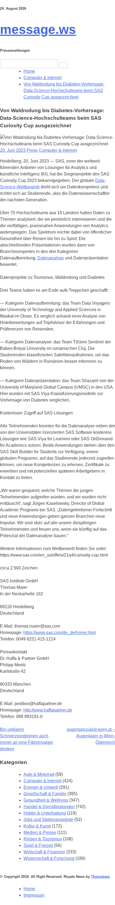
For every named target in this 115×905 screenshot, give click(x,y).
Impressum (34, 895)
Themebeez (100, 877)
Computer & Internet (58, 150)
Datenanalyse (50, 258)
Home (29, 888)
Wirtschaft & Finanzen (44, 852)
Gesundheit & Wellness (46, 800)
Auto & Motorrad (39, 774)
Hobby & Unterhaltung (45, 813)
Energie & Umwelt (41, 787)
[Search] (63, 65)
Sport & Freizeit (38, 845)
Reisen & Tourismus (43, 839)
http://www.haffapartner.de (47, 710)
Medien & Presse (40, 832)
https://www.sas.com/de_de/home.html (59, 632)
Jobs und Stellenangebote (48, 819)
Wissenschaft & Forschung (49, 858)
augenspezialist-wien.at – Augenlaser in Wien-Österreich (91, 736)
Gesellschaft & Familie (45, 793)
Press (32, 150)
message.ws (38, 29)
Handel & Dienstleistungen (49, 806)
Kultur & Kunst (37, 826)
